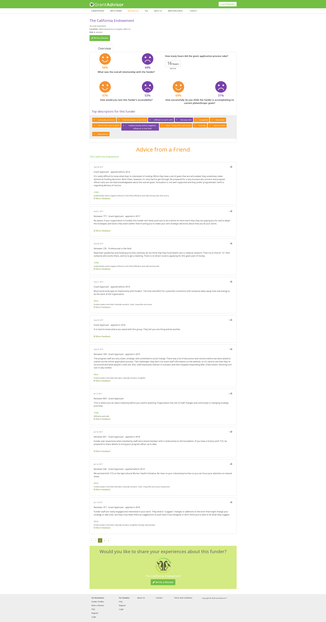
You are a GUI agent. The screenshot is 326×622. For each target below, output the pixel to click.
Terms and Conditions (183, 598)
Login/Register (228, 4)
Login (93, 617)
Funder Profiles (97, 11)
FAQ (146, 11)
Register (94, 613)
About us (158, 11)
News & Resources (175, 11)
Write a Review (116, 11)
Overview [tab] (104, 48)
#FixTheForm (133, 11)
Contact (193, 11)
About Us (141, 598)
